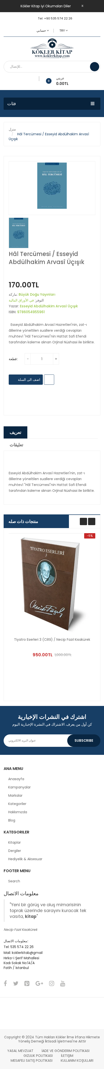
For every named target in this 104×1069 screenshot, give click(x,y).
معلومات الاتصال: (16, 941)
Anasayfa (16, 779)
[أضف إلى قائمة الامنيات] (37, 78)
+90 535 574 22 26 (58, 18)
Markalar (15, 795)
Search (14, 881)
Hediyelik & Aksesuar (25, 859)
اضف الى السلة (28, 379)
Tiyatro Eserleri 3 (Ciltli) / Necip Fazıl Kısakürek (52, 639)
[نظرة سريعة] (52, 583)
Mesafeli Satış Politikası (31, 1060)
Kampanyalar (19, 787)
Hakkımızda (17, 812)
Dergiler (14, 850)
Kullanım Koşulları (77, 1060)
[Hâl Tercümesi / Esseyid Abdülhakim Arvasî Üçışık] (19, 233)
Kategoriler (17, 803)
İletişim (67, 1055)
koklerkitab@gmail (27, 952)
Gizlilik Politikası (38, 1055)
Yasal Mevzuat (20, 1050)
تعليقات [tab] (16, 445)
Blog (11, 820)
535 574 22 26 (22, 946)
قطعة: (13, 358)
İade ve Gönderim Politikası (65, 1050)
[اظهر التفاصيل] (81, 646)
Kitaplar (14, 842)
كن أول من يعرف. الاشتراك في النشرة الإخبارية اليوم (52, 724)
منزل (12, 129)
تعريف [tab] (15, 432)
